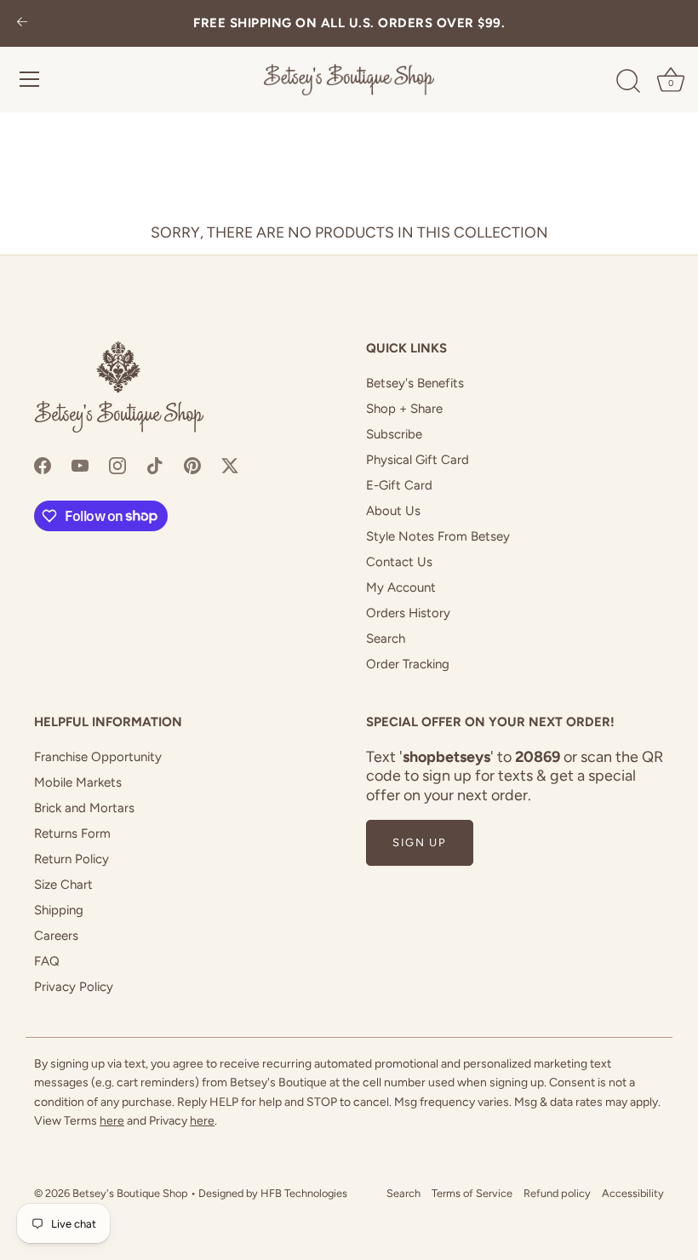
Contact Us (399, 562)
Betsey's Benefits (415, 383)
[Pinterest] (192, 464)
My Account (401, 587)
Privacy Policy (73, 986)
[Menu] (30, 79)
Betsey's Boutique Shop (130, 1193)
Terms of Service (472, 1193)
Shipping (58, 910)
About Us (393, 510)
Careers (56, 935)
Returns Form (72, 833)
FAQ (47, 961)
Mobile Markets (78, 782)
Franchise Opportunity (98, 757)
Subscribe (394, 434)
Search (385, 638)
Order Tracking (407, 664)
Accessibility (633, 1193)
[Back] (22, 23)
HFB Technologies (303, 1193)
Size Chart (63, 884)
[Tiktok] (154, 464)
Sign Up (419, 842)
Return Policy (71, 859)
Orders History (408, 613)
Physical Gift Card (417, 459)
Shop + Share (404, 408)
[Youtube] (80, 464)
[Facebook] (42, 464)
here (112, 1121)
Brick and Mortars (84, 808)
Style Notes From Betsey (438, 536)
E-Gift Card (399, 485)
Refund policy (557, 1193)
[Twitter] (229, 464)
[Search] (628, 81)
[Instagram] (117, 464)
